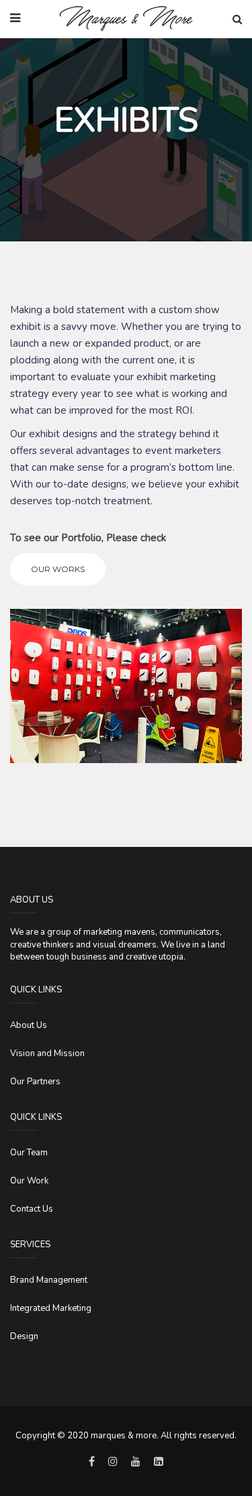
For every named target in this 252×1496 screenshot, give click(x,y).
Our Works (58, 569)
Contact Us (31, 1209)
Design (24, 1336)
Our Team (29, 1153)
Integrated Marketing (50, 1308)
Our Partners (35, 1082)
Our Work (29, 1181)
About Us (28, 1025)
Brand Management (48, 1280)
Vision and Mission (47, 1053)
